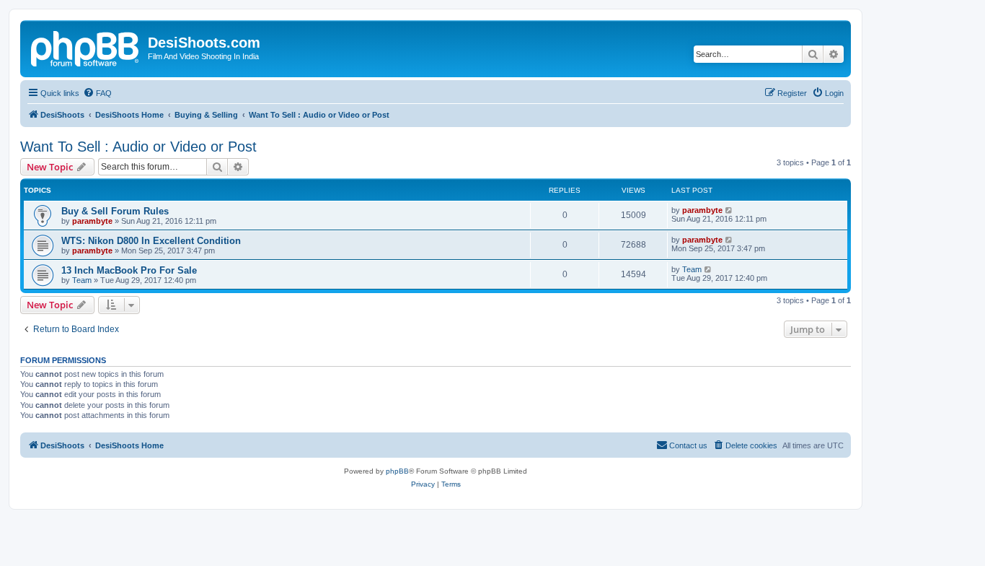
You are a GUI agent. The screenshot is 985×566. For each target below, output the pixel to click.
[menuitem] (97, 93)
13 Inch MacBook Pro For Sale (129, 270)
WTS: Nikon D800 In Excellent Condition (151, 240)
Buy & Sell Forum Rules (115, 211)
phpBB (397, 471)
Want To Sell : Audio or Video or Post (138, 146)
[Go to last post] (729, 210)
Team (82, 280)
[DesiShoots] (86, 47)
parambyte (92, 221)
